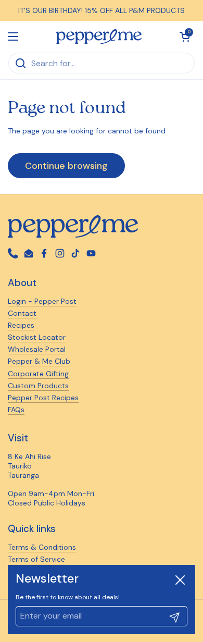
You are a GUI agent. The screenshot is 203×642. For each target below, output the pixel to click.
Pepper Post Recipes (43, 397)
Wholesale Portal (37, 349)
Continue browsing (66, 165)
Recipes (21, 325)
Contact (22, 313)
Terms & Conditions (42, 547)
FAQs (16, 409)
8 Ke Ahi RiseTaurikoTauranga (29, 466)
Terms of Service (36, 559)
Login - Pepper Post (42, 301)
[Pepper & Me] (99, 36)
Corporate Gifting (38, 373)
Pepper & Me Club (39, 361)
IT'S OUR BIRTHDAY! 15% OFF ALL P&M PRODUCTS (101, 10)
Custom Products (38, 385)
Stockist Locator (37, 337)
